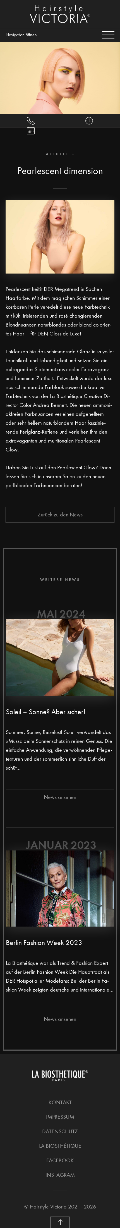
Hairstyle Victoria (48, 1206)
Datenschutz (60, 1131)
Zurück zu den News (60, 514)
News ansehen (60, 797)
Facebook (60, 1160)
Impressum (60, 1117)
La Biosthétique (60, 1146)
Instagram (60, 1175)
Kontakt (60, 1102)
